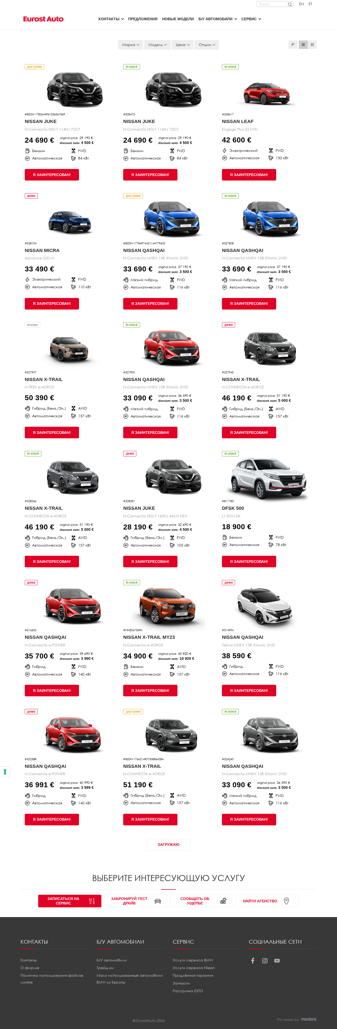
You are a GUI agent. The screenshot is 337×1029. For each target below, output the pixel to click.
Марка (128, 44)
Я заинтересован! (52, 175)
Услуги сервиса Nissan (194, 967)
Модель (155, 44)
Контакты (109, 19)
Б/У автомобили (215, 19)
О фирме (30, 967)
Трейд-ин (105, 967)
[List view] (312, 44)
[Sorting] (293, 44)
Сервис (249, 19)
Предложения (142, 19)
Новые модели (178, 19)
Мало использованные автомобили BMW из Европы (130, 978)
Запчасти (181, 983)
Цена (181, 44)
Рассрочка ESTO (188, 990)
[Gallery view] (303, 44)
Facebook (253, 960)
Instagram (265, 960)
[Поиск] (289, 4)
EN (301, 3)
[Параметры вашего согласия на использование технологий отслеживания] (5, 772)
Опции (205, 44)
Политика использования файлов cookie (52, 978)
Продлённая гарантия (193, 975)
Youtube (277, 960)
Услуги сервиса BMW (193, 960)
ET (310, 3)
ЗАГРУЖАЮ (168, 844)
